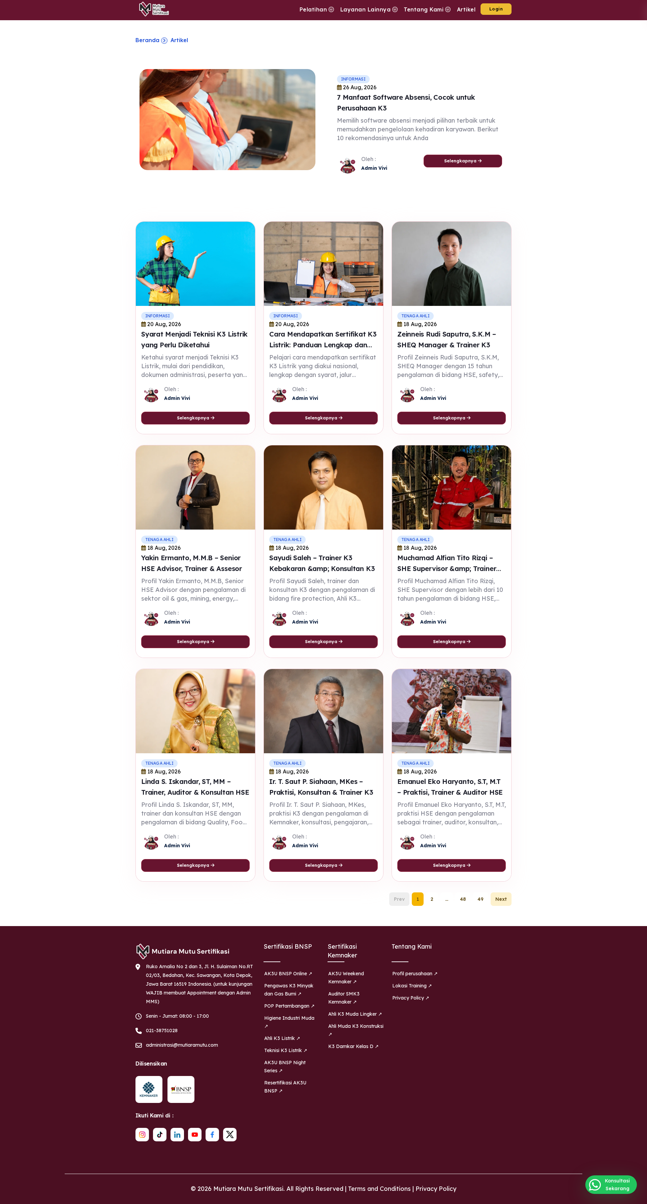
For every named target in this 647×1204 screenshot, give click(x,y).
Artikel (179, 40)
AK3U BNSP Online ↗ (288, 974)
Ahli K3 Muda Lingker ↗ (355, 1014)
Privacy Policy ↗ (410, 998)
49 (480, 899)
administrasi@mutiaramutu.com (182, 1045)
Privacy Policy (435, 1189)
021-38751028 (162, 1030)
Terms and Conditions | (381, 1189)
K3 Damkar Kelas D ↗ (353, 1046)
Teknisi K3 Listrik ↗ (285, 1050)
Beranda (147, 40)
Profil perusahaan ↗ (415, 974)
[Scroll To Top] (635, 1196)
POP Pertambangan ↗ (289, 1006)
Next (501, 899)
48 (463, 899)
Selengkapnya (461, 160)
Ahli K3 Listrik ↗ (282, 1038)
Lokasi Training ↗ (412, 986)
